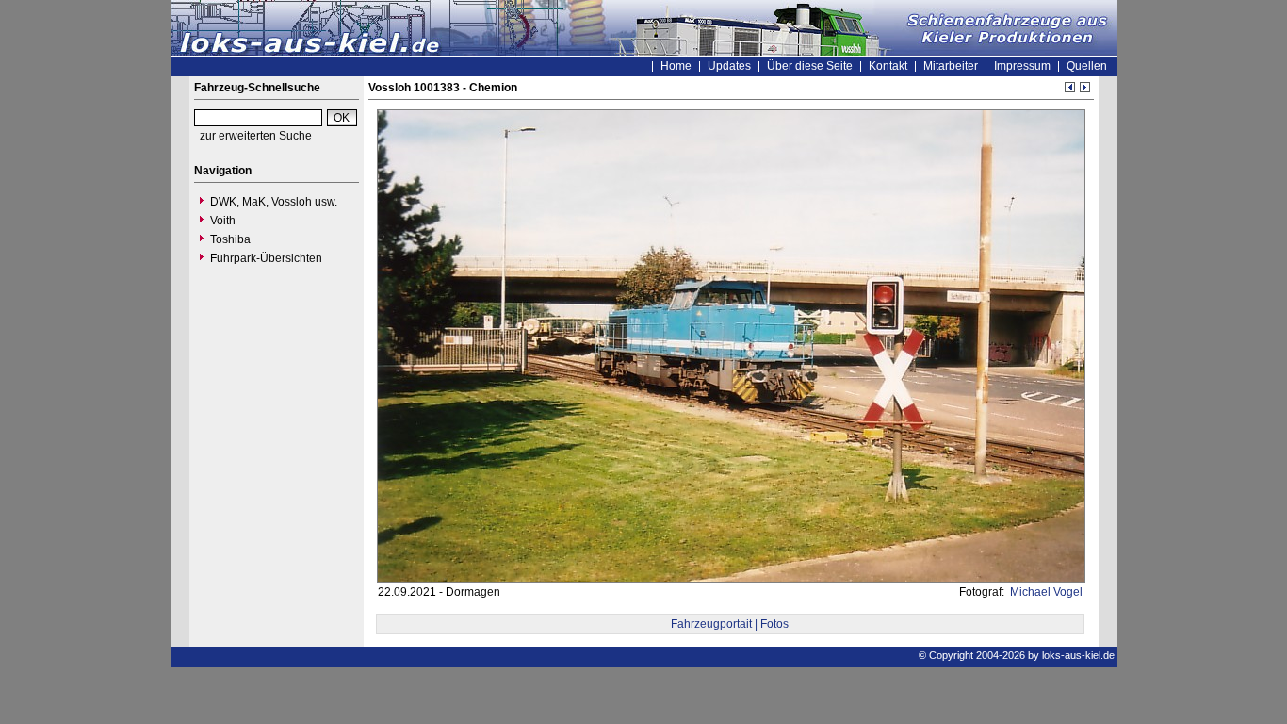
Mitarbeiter (950, 66)
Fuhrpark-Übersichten (266, 258)
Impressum (1022, 66)
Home (676, 66)
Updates (729, 66)
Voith (223, 220)
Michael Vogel (1045, 592)
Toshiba (230, 239)
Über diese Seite (810, 66)
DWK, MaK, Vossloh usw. (273, 201)
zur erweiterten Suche (256, 135)
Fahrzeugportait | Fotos (730, 624)
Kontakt (888, 66)
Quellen (1087, 66)
